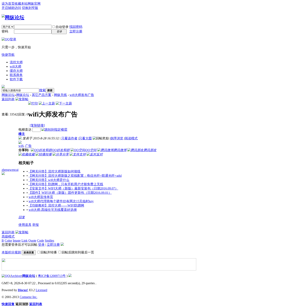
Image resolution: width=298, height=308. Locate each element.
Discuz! (23, 290)
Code (40, 240)
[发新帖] (21, 99)
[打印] (33, 103)
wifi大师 (15, 66)
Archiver (16, 276)
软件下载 (16, 79)
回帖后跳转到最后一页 (78, 252)
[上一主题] (47, 103)
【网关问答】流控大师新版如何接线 (54, 171)
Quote (32, 240)
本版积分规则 (11, 252)
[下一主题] (64, 103)
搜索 (42, 90)
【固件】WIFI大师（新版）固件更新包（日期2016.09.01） (70, 192)
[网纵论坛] (13, 17)
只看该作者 (69, 138)
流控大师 (16, 62)
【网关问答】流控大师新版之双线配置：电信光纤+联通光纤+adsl (75, 175)
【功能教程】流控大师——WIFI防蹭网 (56, 205)
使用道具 (24, 224)
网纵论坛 (8, 95)
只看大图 (85, 138)
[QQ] (6, 276)
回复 (21, 217)
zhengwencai (10, 169)
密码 (5, 31)
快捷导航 (8, 54)
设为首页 (8, 3)
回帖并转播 (49, 252)
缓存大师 (16, 70)
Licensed (41, 290)
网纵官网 (34, 3)
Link (24, 240)
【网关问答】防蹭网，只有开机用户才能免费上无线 (66, 184)
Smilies (49, 240)
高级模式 (8, 236)
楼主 (21, 134)
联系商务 (16, 75)
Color (8, 240)
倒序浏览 (116, 138)
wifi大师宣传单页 (41, 197)
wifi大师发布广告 (82, 95)
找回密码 (75, 26)
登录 (41, 244)
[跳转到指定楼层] (54, 129)
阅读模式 (131, 138)
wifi (21, 146)
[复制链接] (37, 125)
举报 (35, 224)
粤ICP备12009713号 (52, 276)
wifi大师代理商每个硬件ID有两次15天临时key (61, 201)
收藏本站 (21, 3)
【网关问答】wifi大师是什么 (49, 180)
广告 (28, 146)
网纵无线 (60, 95)
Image (17, 240)
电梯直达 (24, 129)
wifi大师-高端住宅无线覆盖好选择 (53, 209)
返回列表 (8, 99)
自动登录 (62, 27)
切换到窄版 (30, 8)
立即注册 (75, 31)
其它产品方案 (41, 95)
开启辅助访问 (11, 8)
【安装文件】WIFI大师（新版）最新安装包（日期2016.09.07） (73, 188)
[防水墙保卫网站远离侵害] (70, 276)
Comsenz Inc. (28, 297)
